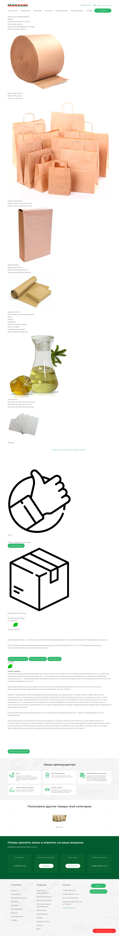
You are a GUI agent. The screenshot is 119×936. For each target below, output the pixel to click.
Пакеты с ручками (15, 98)
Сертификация (77, 11)
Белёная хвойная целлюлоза (20, 404)
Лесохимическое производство (21, 314)
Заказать (46, 866)
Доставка (14, 905)
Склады (89, 11)
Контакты (49, 11)
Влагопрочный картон (17, 29)
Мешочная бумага (15, 267)
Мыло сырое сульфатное (18, 332)
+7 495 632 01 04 (85, 5)
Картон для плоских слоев (18, 22)
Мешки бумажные (15, 201)
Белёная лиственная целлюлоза (21, 402)
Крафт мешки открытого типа (20, 203)
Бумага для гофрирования (18, 17)
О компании (13, 11)
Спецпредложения (19, 898)
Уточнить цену (16, 546)
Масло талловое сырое (17, 324)
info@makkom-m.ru (99, 866)
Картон (11, 19)
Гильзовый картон (15, 24)
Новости (14, 913)
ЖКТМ (10, 319)
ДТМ (9, 317)
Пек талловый (13, 327)
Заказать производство (18, 751)
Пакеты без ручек (15, 96)
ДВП (38, 929)
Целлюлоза (12, 399)
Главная (11, 450)
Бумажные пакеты (15, 93)
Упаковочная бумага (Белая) (19, 272)
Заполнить (72, 866)
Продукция (25, 11)
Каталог (103, 11)
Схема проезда (69, 908)
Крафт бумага (13, 265)
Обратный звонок (98, 891)
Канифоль (12, 322)
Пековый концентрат (16, 329)
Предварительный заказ (104, 931)
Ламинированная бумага (18, 270)
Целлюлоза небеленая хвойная (21, 407)
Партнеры (37, 11)
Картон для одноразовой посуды (21, 27)
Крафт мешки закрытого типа (20, 206)
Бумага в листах (14, 312)
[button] (9, 662)
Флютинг (59, 827)
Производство (62, 11)
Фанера (11, 443)
